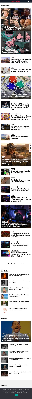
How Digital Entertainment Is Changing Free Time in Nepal (20, 245)
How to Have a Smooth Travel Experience (20, 137)
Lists (13, 169)
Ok (16, 395)
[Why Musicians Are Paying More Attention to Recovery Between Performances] (5, 127)
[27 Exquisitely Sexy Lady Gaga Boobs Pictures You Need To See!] (4, 310)
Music (13, 124)
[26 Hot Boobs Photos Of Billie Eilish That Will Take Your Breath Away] (4, 276)
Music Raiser (15, 1)
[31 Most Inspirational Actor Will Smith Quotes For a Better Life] (16, 331)
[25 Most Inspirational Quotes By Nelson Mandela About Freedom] (4, 367)
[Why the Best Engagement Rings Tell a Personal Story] (5, 180)
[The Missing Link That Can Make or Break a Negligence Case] (5, 70)
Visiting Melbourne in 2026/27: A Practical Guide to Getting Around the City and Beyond (21, 61)
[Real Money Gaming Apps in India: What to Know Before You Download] (16, 87)
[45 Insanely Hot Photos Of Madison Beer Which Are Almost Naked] (4, 290)
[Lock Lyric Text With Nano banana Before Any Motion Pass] (16, 216)
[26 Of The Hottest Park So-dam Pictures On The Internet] (4, 303)
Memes (3, 24)
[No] (15, 396)
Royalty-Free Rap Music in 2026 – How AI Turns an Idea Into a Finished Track (21, 199)
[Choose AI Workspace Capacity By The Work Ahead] (5, 171)
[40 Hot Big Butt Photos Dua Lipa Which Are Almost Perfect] (4, 283)
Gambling (14, 114)
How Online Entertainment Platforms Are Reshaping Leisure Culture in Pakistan (21, 254)
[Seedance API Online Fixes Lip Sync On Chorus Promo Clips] (5, 189)
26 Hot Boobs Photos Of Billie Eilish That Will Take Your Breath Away (19, 274)
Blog (3, 157)
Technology (14, 187)
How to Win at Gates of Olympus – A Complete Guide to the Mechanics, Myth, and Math (21, 117)
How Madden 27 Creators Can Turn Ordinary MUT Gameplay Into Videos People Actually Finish (20, 106)
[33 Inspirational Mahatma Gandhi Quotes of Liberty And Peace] (4, 360)
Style (13, 178)
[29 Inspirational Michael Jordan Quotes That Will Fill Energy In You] (4, 374)
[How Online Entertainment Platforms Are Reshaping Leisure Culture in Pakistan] (5, 253)
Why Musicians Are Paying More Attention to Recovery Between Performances (20, 128)
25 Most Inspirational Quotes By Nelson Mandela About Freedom (19, 365)
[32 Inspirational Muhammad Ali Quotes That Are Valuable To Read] (4, 346)
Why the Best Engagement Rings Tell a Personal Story (21, 181)
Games (13, 102)
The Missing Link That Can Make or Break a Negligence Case (21, 70)
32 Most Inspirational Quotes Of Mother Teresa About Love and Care (19, 352)
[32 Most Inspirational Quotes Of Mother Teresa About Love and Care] (4, 353)
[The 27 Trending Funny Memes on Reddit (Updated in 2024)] (16, 19)
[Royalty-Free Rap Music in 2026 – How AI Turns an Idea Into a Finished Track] (5, 198)
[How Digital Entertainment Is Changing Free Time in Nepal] (5, 244)
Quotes (11, 336)
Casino (3, 92)
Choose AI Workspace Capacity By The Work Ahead (20, 172)
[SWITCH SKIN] (28, 1)
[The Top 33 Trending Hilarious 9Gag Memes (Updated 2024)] (16, 42)
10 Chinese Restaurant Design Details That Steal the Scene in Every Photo (20, 235)
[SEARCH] (30, 1)
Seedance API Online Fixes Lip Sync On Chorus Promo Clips (20, 190)
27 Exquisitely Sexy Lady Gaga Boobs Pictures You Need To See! (18, 309)
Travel (13, 57)
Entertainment (15, 250)
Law (12, 67)
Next (21, 263)
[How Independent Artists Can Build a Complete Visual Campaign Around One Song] (16, 154)
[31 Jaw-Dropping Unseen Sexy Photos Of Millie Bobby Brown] (4, 296)
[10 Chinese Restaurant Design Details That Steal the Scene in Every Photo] (5, 234)
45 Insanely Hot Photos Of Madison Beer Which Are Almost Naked (19, 288)
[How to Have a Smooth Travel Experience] (5, 137)
